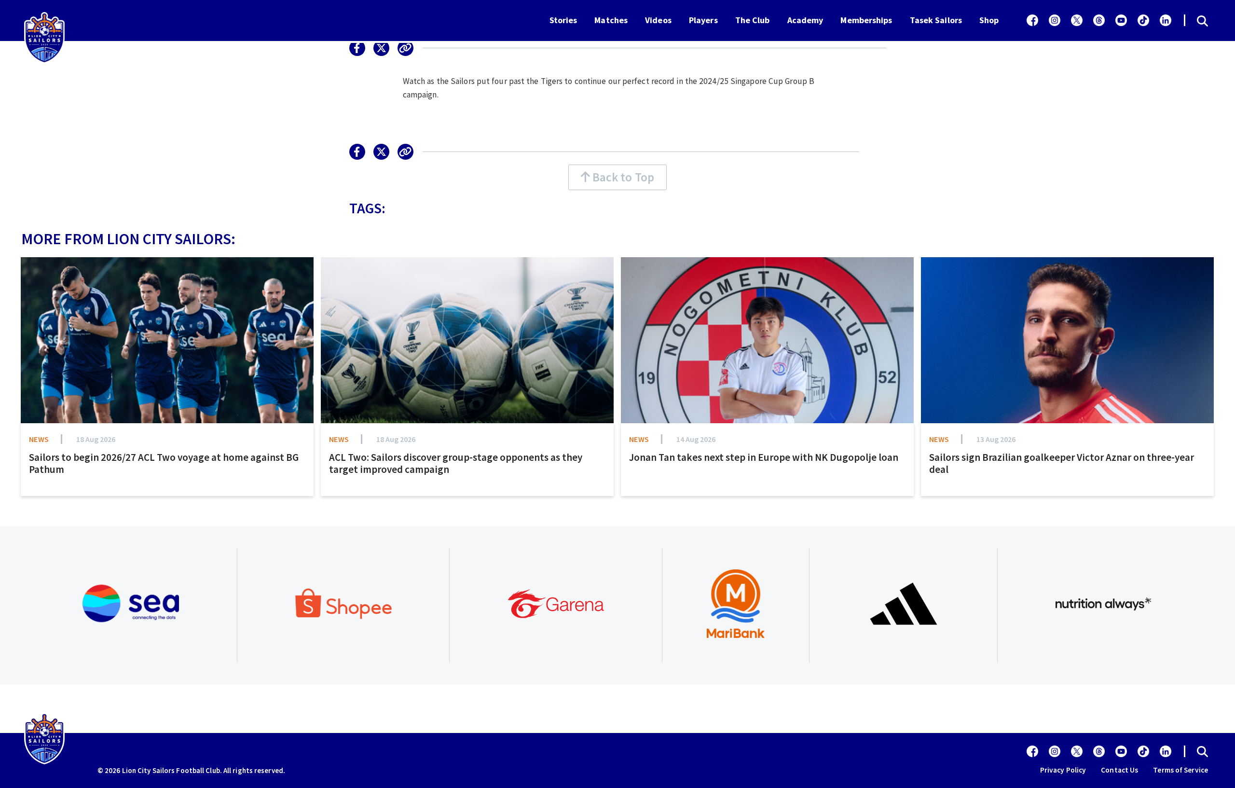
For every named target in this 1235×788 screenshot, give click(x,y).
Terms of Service (1180, 769)
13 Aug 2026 (995, 439)
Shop (989, 20)
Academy (805, 20)
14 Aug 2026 (695, 439)
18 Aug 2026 (95, 439)
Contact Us (1119, 769)
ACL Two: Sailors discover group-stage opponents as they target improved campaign (455, 463)
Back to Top (622, 177)
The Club (752, 20)
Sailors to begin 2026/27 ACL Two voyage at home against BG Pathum (164, 463)
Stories (563, 20)
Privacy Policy (1063, 769)
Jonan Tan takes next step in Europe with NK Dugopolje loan (763, 457)
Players (703, 20)
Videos (658, 20)
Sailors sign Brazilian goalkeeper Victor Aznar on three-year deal (1061, 463)
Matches (611, 20)
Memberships (866, 20)
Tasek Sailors (936, 20)
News (39, 439)
